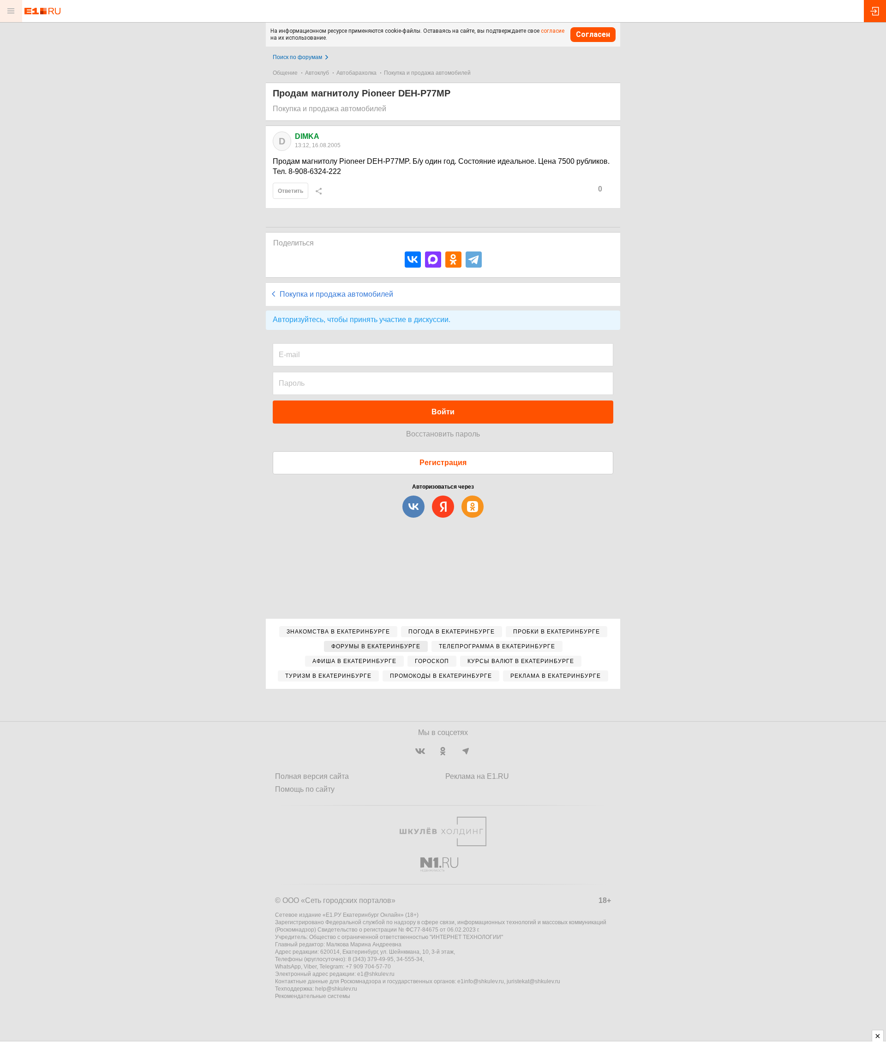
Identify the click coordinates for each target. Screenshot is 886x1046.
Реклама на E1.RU (477, 776)
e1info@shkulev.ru (480, 981)
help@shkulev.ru (336, 989)
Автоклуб (317, 73)
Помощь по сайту (305, 789)
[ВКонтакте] (413, 259)
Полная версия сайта (312, 776)
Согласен (593, 34)
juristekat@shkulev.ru (533, 981)
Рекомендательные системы (312, 996)
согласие (552, 31)
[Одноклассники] (453, 259)
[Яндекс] (443, 507)
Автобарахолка (356, 73)
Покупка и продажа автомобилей (427, 73)
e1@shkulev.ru (376, 974)
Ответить (290, 191)
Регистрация (443, 462)
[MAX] (433, 259)
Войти (443, 412)
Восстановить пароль (443, 434)
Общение (285, 73)
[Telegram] (474, 259)
